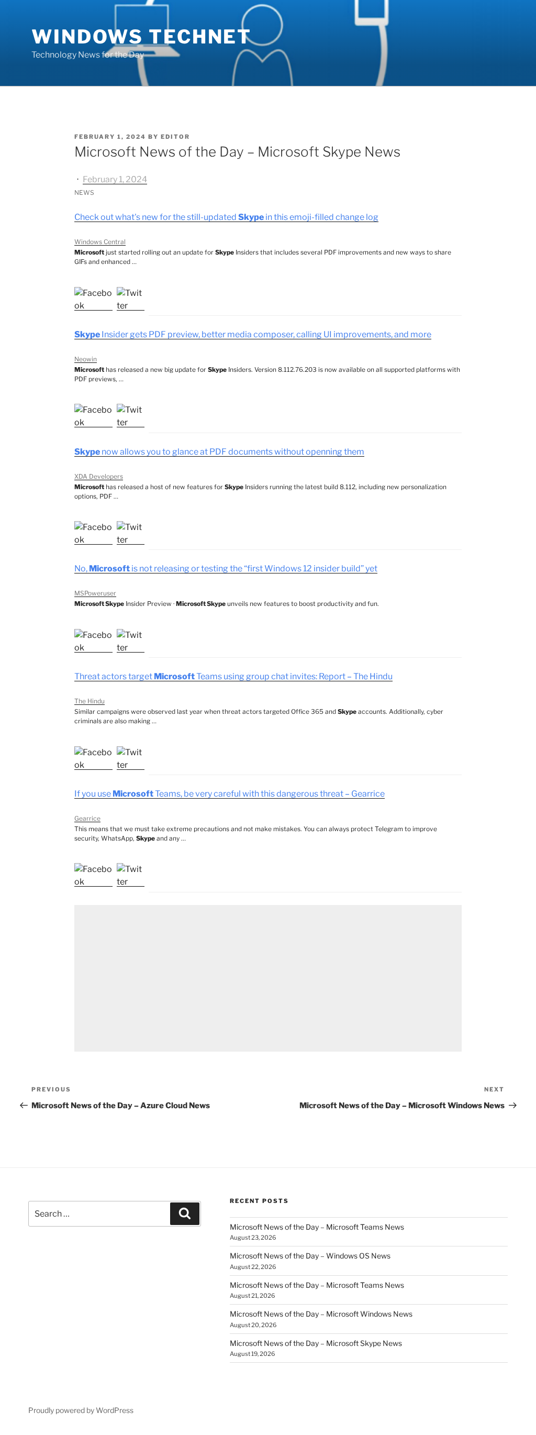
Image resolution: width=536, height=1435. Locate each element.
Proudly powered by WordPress (80, 1410)
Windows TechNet (141, 36)
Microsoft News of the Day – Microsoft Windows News (321, 1313)
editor (175, 136)
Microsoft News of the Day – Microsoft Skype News (316, 1343)
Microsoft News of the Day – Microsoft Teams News (317, 1226)
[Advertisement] (268, 978)
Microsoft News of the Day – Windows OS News (310, 1255)
